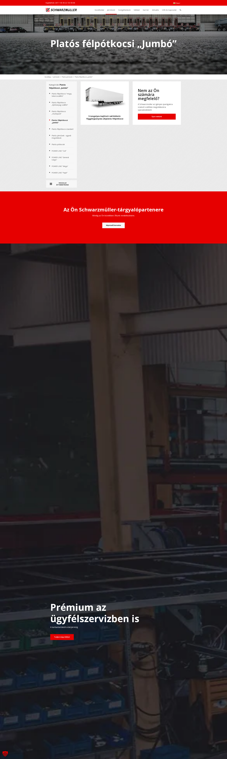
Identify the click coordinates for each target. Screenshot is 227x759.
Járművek (56, 77)
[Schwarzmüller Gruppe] (61, 10)
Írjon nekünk (157, 116)
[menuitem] (176, 3)
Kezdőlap (48, 77)
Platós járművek (67, 77)
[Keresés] (180, 10)
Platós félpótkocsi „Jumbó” (84, 77)
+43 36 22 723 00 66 (67, 3)
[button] (5, 754)
